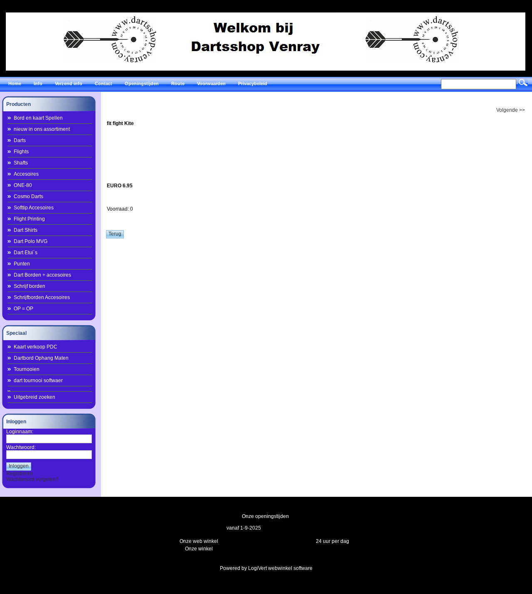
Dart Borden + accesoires (42, 275)
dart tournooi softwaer (38, 380)
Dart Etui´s (25, 252)
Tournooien (26, 369)
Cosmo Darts (28, 196)
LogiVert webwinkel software (280, 568)
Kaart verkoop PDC (35, 347)
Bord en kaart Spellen (38, 118)
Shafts (21, 163)
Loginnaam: (19, 431)
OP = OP (23, 309)
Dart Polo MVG (30, 241)
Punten (22, 264)
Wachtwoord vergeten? (32, 479)
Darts (20, 140)
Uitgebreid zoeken (34, 397)
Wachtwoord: (21, 447)
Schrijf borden (29, 286)
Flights (21, 152)
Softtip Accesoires (34, 208)
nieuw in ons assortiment (42, 129)
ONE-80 (23, 185)
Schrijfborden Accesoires (42, 297)
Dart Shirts (25, 230)
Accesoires (26, 174)
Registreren (19, 473)
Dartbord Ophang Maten (41, 358)
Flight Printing (29, 219)
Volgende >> (510, 110)
